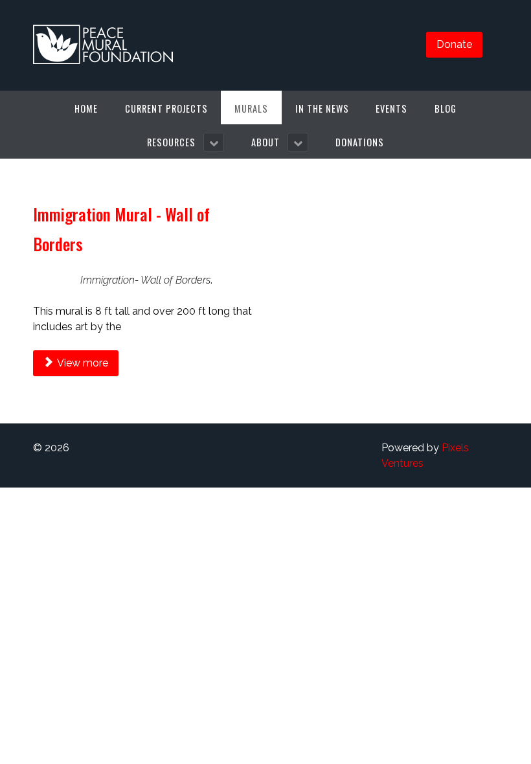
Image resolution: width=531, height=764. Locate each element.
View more (81, 363)
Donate (454, 44)
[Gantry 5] (103, 45)
